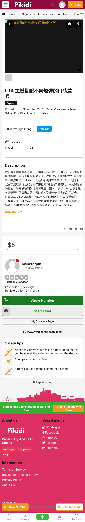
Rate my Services (17, 282)
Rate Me (44, 129)
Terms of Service (14, 469)
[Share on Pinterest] (81, 229)
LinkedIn (51, 448)
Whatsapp (52, 427)
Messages (9, 449)
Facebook (51, 432)
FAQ (5, 454)
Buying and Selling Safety (20, 474)
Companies (24, 449)
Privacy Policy (12, 480)
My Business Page (42, 321)
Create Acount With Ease (69, 408)
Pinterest (51, 437)
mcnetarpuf (32, 264)
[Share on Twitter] (76, 229)
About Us (8, 485)
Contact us (9, 502)
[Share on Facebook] (70, 229)
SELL (77, 5)
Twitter (50, 443)
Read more (12, 211)
